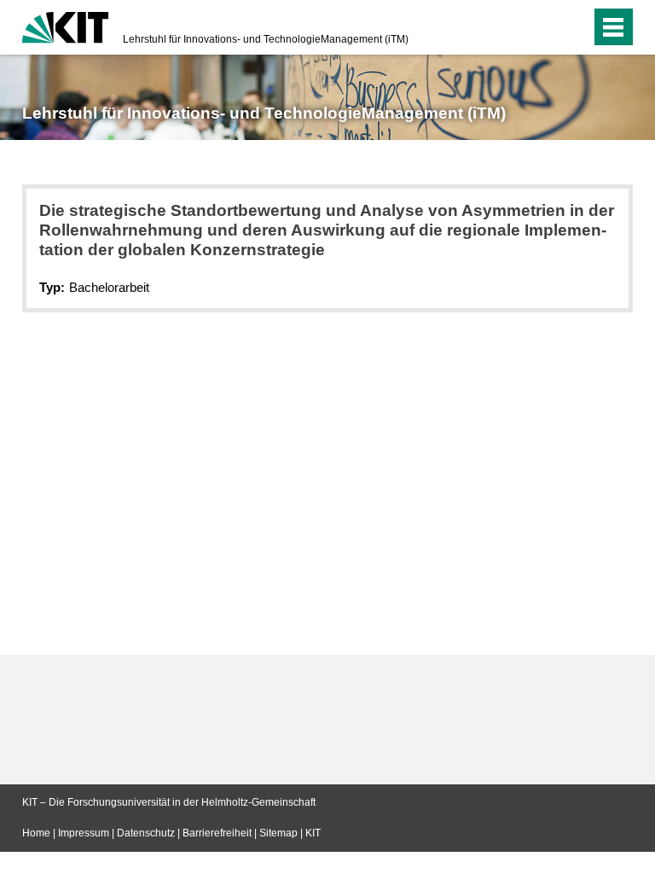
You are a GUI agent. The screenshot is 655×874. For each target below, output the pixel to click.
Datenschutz (146, 833)
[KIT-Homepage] (65, 26)
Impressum (83, 833)
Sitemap (278, 833)
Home (36, 833)
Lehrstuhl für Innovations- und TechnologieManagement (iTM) (266, 39)
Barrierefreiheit (217, 833)
